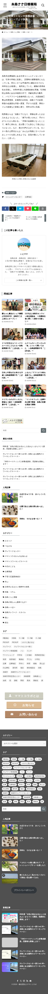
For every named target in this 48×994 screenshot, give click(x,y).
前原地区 (12, 659)
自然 (4, 680)
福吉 (22, 668)
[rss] (27, 981)
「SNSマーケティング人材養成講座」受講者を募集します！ (24, 463)
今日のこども (10, 566)
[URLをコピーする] (42, 208)
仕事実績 (8, 572)
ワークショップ (8, 655)
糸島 (39, 668)
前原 (4, 659)
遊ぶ (6, 618)
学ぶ (6, 582)
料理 (28, 663)
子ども (29, 659)
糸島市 (5, 672)
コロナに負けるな (27, 642)
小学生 (37, 659)
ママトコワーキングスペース (16, 561)
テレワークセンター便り (23, 647)
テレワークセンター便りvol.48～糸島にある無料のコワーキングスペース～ (23, 477)
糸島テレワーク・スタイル (15, 612)
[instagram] (24, 981)
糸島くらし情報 (11, 597)
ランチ (29, 651)
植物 (35, 663)
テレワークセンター (13, 551)
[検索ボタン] (43, 5)
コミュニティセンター (14, 197)
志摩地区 (28, 197)
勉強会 (21, 659)
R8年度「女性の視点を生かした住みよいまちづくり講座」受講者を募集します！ (24, 447)
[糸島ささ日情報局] (24, 5)
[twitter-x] (21, 981)
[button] (5, 208)
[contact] (30, 981)
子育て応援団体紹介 (13, 577)
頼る (6, 623)
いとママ (24, 254)
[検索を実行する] (43, 430)
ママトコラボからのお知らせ (16, 556)
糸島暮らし (37, 676)
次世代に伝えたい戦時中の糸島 (17, 587)
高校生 (35, 680)
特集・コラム (10, 592)
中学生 (19, 655)
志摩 (4, 663)
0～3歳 (21, 638)
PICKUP (6, 642)
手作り (21, 663)
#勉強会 (6, 638)
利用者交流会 (40, 655)
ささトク (8, 541)
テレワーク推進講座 (10, 651)
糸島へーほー (10, 24)
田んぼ (42, 663)
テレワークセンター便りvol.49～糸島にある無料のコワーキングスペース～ (23, 470)
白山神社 (6, 668)
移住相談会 (31, 668)
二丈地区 (28, 655)
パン (22, 651)
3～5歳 (30, 638)
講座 (15, 680)
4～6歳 (38, 638)
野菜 (22, 680)
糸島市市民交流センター (12, 676)
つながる (8, 546)
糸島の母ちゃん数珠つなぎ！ (16, 602)
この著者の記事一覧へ (24, 280)
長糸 (28, 680)
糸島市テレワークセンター (20, 672)
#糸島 (14, 638)
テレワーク (7, 647)
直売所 (15, 668)
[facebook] (17, 981)
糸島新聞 (27, 676)
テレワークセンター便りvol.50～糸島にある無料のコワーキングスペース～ (23, 455)
